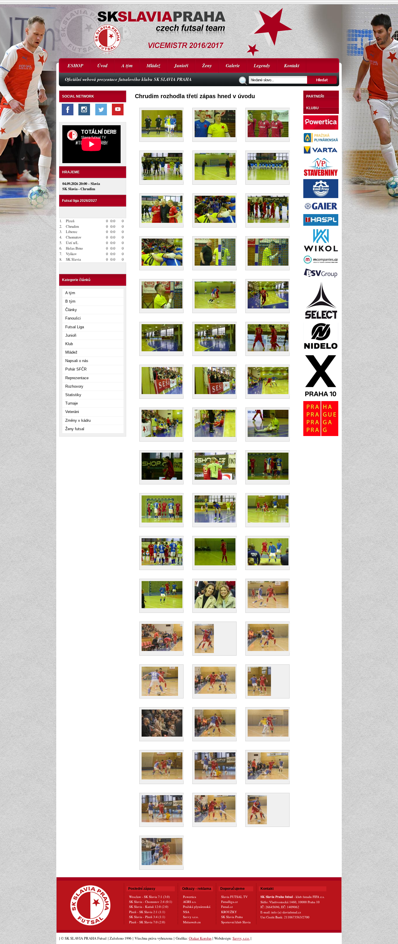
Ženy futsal (74, 429)
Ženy (207, 65)
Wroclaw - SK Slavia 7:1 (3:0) (149, 896)
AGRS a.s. (189, 901)
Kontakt (291, 65)
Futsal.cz (227, 906)
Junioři (181, 65)
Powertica (189, 896)
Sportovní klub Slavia (236, 922)
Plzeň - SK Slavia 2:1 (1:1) (147, 912)
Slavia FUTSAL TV (234, 896)
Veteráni (72, 412)
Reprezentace (77, 378)
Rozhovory (74, 386)
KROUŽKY (229, 912)
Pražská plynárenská (196, 906)
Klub (69, 344)
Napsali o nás (76, 361)
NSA (186, 912)
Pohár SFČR (76, 369)
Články (71, 310)
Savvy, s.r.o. (241, 938)
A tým (127, 65)
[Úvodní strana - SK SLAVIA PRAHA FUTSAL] (199, 29)
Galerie (233, 65)
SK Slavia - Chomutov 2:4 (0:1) (150, 901)
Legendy (262, 65)
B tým (70, 301)
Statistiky (73, 395)
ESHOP (75, 65)
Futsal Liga (74, 327)
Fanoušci (73, 318)
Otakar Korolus (200, 938)
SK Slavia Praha (232, 917)
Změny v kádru (78, 420)
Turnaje (71, 403)
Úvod (102, 65)
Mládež (153, 65)
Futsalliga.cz (229, 901)
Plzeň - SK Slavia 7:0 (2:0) (147, 922)
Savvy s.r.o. (191, 917)
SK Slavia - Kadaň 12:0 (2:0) (148, 906)
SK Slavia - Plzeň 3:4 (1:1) (147, 917)
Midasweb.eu (192, 922)
